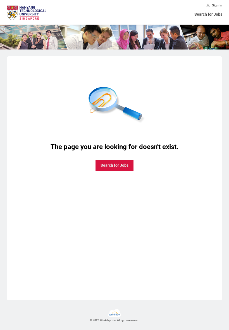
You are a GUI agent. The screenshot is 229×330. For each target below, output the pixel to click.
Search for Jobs (208, 14)
